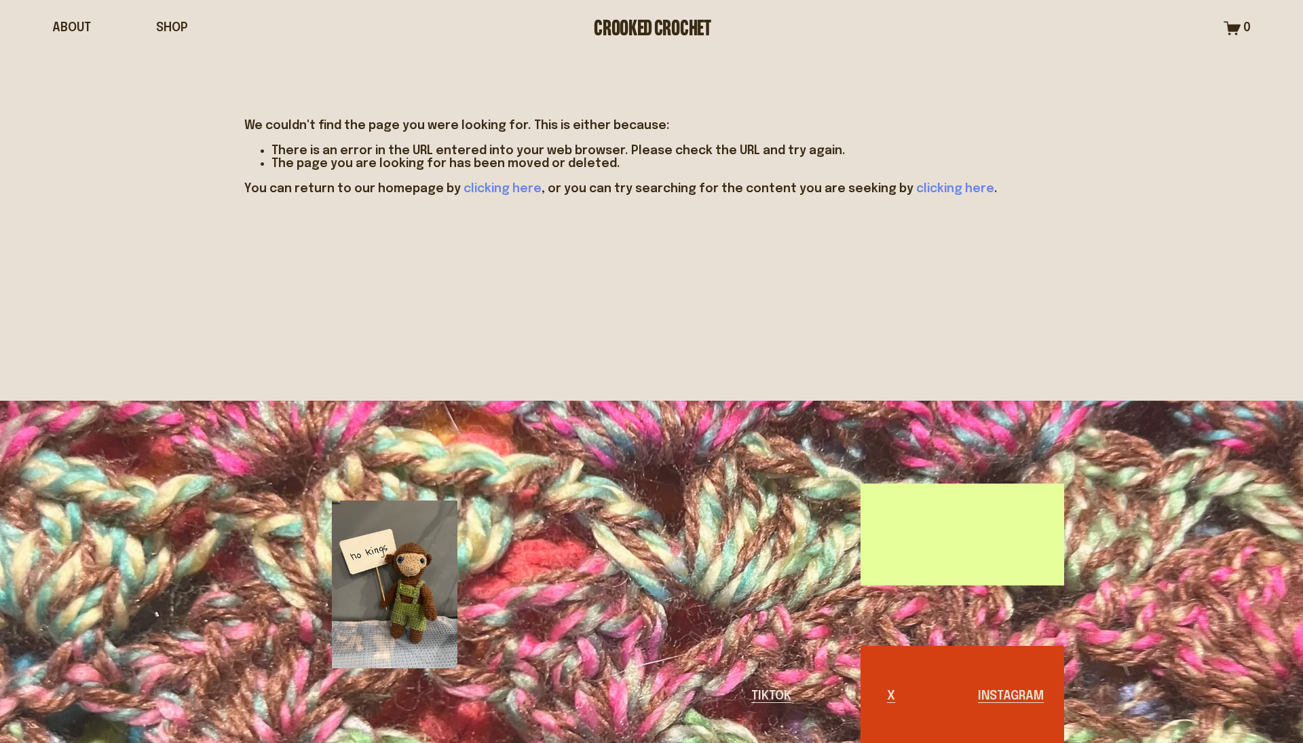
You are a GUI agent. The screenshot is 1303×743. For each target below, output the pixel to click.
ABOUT (71, 28)
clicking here (503, 189)
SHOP (172, 28)
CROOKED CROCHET (652, 28)
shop (874, 534)
